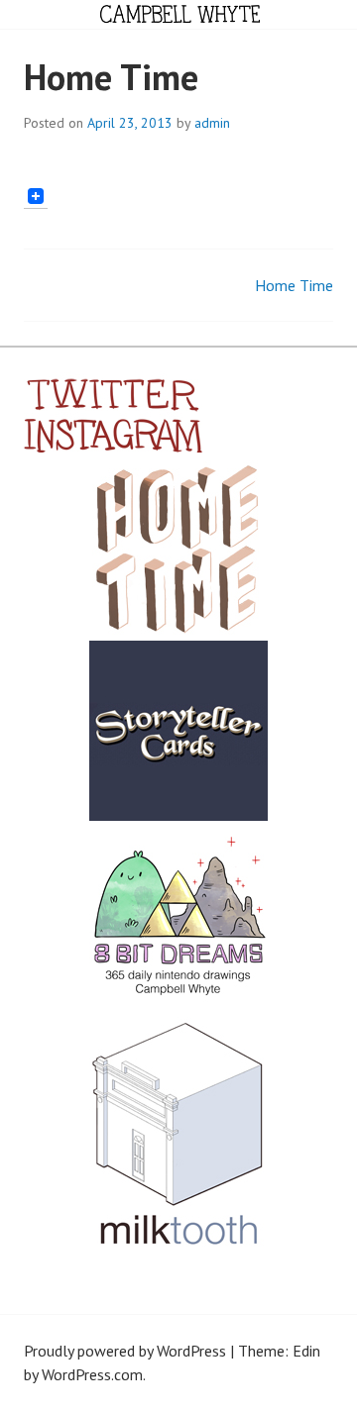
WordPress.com (92, 1374)
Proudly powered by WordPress (125, 1350)
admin (212, 123)
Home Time (294, 285)
